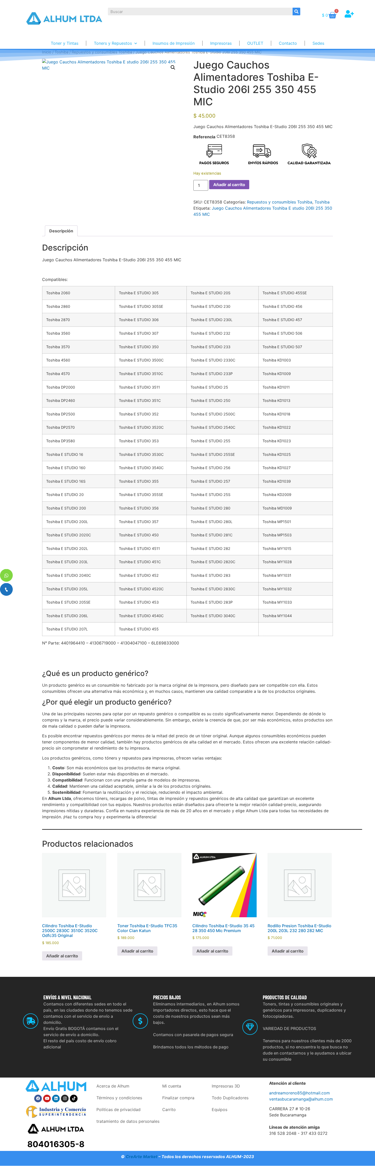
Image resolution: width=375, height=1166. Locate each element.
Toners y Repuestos (113, 43)
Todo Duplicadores (230, 1097)
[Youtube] (47, 1098)
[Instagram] (65, 1098)
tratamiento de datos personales (127, 1121)
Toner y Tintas (64, 43)
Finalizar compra (178, 1097)
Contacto (288, 43)
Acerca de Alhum (112, 1086)
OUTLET (255, 43)
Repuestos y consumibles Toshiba (279, 202)
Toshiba (322, 202)
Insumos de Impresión (174, 43)
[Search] (296, 11)
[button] (173, 67)
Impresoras (221, 43)
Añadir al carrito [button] (62, 955)
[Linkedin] (56, 1098)
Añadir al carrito (229, 184)
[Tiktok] (74, 1098)
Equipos (219, 1109)
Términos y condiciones (119, 1097)
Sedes (318, 43)
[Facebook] (38, 1098)
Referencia (204, 137)
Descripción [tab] (61, 230)
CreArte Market (141, 1156)
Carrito (169, 1109)
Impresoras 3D (226, 1086)
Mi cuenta (171, 1086)
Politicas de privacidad (118, 1109)
